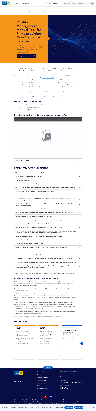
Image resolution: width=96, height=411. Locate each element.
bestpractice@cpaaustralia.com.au (65, 273)
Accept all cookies (79, 407)
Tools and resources (42, 380)
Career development (42, 377)
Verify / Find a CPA (53, 3)
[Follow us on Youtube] (64, 388)
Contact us (17, 379)
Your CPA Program (41, 374)
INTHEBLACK (64, 377)
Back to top (47, 367)
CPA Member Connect (20, 386)
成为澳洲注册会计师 (42, 388)
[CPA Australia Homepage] (6, 3)
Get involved (17, 381)
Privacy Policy (38, 313)
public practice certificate (48, 77)
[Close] (93, 407)
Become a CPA (41, 371)
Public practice (41, 385)
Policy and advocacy (42, 383)
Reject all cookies (69, 407)
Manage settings (59, 407)
